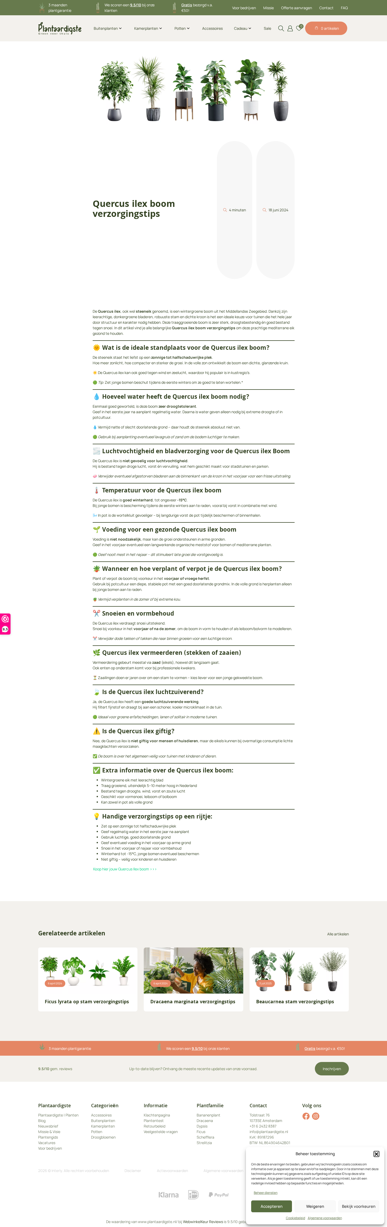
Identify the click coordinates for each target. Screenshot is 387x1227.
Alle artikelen (338, 933)
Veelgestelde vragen (161, 1131)
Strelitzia (204, 1142)
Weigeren (315, 1206)
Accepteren (271, 1206)
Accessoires (212, 28)
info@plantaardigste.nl (269, 1131)
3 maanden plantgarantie (70, 1048)
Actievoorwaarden (172, 1170)
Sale (267, 28)
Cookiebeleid (295, 1218)
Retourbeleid (154, 1126)
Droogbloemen (103, 1137)
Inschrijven (332, 1068)
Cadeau (240, 28)
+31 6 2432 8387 (263, 1126)
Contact (326, 7)
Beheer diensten (265, 1192)
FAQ (344, 7)
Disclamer (133, 1170)
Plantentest (154, 1120)
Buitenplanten (106, 28)
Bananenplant (208, 1115)
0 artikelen (330, 28)
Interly (57, 1170)
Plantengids (48, 1137)
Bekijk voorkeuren (358, 1206)
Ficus (201, 1131)
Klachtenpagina (157, 1115)
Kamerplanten (146, 28)
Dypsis (202, 1126)
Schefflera (205, 1137)
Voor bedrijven (244, 7)
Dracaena (205, 1120)
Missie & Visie (49, 1131)
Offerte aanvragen (296, 7)
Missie (268, 7)
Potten (180, 28)
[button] (376, 1153)
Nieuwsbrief (48, 1126)
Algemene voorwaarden (325, 1218)
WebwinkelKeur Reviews (203, 1221)
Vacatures (46, 1142)
